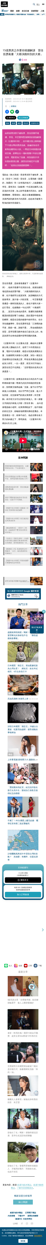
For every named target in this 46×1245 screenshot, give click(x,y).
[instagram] (27, 1223)
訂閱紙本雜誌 (4, 4)
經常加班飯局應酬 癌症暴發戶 (16, 581)
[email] (32, 1223)
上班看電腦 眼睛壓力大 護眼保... (22, 759)
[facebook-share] (7, 112)
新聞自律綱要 (33, 1215)
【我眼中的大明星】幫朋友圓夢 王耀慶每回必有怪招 (17, 561)
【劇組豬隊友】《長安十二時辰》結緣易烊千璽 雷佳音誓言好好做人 (16, 530)
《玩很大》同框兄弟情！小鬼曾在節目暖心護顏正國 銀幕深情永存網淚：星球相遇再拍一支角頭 (17, 540)
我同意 (23, 1241)
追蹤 (20, 965)
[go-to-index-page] (20, 60)
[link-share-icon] (17, 112)
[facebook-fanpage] (22, 1223)
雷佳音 (25, 123)
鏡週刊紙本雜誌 (24, 1184)
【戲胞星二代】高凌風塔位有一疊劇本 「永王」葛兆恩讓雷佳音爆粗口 (17, 551)
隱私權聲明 (38, 1236)
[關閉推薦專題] (44, 611)
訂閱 (30, 965)
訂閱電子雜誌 (30, 1212)
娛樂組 (13, 106)
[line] (15, 1223)
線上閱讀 (23, 1202)
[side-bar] (43, 4)
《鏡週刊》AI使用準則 (23, 1219)
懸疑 (7, 123)
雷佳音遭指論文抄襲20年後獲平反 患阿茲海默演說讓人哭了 (17, 477)
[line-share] (12, 112)
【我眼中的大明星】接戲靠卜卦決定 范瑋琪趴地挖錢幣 (17, 509)
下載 (40, 965)
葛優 (13, 123)
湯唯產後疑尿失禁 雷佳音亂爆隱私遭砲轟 (17, 488)
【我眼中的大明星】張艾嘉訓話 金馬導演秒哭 (17, 519)
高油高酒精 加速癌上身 (18, 698)
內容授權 (11, 1215)
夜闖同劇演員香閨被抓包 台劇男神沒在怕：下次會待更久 (17, 467)
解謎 (19, 123)
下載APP (21, 1215)
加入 (10, 965)
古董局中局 (35, 123)
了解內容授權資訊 (25, 1187)
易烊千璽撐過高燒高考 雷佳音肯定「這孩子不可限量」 (16, 498)
